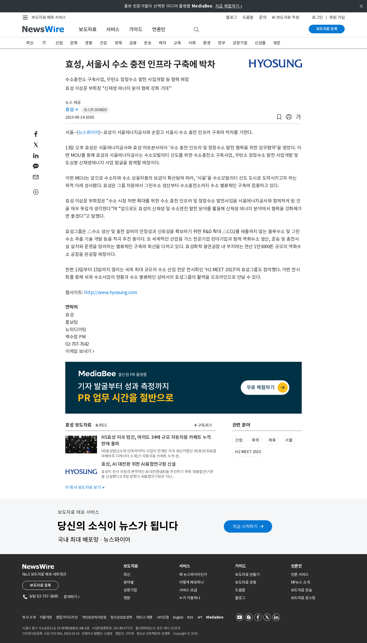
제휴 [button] (272, 440)
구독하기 (205, 425)
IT (44, 42)
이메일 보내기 (79, 351)
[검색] (196, 30)
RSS (103, 425)
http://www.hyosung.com (110, 292)
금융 (132, 42)
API (199, 617)
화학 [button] (255, 440)
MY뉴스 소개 (300, 582)
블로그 (231, 17)
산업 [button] (238, 440)
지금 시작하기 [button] (245, 526)
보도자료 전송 (301, 590)
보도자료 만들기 (247, 574)
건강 (103, 42)
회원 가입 (337, 17)
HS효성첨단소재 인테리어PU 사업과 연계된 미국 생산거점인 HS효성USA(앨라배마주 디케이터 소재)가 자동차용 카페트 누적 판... (158, 453)
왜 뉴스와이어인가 (193, 574)
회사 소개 (29, 617)
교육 (177, 42)
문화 (73, 42)
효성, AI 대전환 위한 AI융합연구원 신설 (138, 464)
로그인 (317, 17)
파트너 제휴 (144, 617)
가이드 (136, 29)
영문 (276, 42)
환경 (206, 42)
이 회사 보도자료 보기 (84, 487)
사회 (192, 42)
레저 (162, 42)
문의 (262, 17)
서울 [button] (288, 440)
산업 (59, 42)
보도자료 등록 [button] (40, 585)
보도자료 (87, 29)
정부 (221, 42)
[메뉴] (26, 17)
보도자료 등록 (326, 28)
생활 (88, 42)
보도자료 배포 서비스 (48, 17)
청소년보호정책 (121, 617)
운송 (147, 42)
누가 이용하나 (189, 597)
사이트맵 (163, 617)
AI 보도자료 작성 (285, 17)
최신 (29, 42)
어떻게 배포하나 (191, 582)
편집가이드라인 (67, 617)
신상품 (260, 42)
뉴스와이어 (88, 132)
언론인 (158, 29)
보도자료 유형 (245, 582)
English (178, 617)
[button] (279, 117)
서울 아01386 (53, 633)
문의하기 (71, 596)
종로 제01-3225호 (168, 628)
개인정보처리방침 (94, 617)
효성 (71, 110)
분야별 (129, 582)
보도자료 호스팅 (303, 597)
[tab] (149, 566)
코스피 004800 (95, 109)
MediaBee (214, 617)
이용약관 (46, 617)
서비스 (113, 29)
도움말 (248, 17)
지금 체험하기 (228, 6)
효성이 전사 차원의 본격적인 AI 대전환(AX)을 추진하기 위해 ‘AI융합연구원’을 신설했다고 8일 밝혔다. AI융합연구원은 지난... (157, 474)
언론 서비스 (300, 574)
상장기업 (240, 42)
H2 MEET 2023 (248, 451)
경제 (118, 42)
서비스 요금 (188, 590)
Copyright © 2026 (185, 633)
